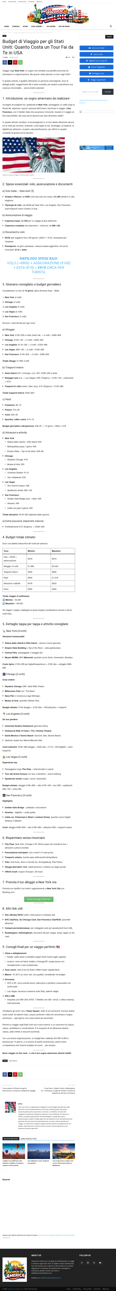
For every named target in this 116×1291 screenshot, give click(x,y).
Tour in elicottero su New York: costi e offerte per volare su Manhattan (62, 1163)
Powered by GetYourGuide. (90, 100)
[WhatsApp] (20, 62)
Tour (9, 33)
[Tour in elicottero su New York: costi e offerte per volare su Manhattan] (63, 1151)
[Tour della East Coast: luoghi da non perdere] (38, 1151)
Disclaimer (31, 1)
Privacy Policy (22, 1)
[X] (10, 62)
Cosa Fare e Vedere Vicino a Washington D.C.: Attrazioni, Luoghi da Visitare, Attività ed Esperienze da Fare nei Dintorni (58, 1090)
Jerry (6, 57)
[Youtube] (100, 1263)
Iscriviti (108, 91)
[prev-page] (3, 1170)
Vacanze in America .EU (15, 1289)
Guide (25, 26)
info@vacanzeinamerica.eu (50, 1278)
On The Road (64, 26)
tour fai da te (13, 1061)
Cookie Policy (12, 1)
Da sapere (51, 26)
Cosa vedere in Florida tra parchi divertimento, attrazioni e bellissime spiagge (18, 1089)
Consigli (16, 26)
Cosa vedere (36, 26)
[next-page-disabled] (7, 1170)
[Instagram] (88, 1262)
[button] (111, 27)
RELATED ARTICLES (11, 1139)
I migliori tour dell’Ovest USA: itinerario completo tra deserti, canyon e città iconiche (13, 1163)
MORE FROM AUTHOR (28, 1139)
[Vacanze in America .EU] (58, 13)
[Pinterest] (15, 62)
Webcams (39, 1)
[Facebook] (4, 62)
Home (4, 1)
